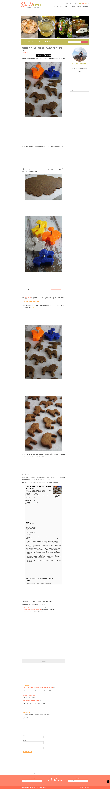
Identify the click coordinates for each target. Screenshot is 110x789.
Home (67, 3)
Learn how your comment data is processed (46, 773)
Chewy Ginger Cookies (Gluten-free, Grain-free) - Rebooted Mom (38, 687)
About (71, 3)
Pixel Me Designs (86, 787)
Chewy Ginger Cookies (29, 611)
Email (24, 740)
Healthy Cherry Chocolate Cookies (31, 700)
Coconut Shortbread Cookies (30, 607)
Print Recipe (48, 55)
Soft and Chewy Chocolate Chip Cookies (32, 609)
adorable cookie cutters (56, 289)
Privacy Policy (43, 787)
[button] (55, 496)
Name (24, 735)
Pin (59, 495)
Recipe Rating (25, 717)
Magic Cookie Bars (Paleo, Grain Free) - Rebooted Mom (35, 694)
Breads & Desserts (26, 52)
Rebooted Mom (31, 5)
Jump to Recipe (40, 55)
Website (24, 746)
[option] (29, 27)
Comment (25, 722)
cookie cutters (28, 297)
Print (56, 495)
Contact (76, 3)
